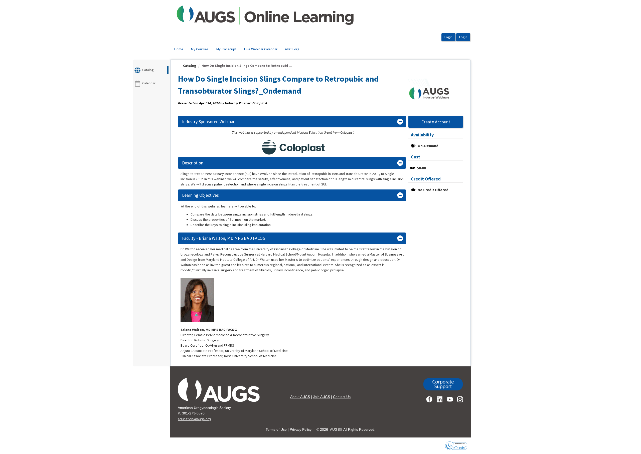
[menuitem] (178, 49)
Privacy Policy (300, 429)
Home (178, 49)
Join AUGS (321, 397)
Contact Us (342, 397)
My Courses (200, 49)
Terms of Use (276, 429)
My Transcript (226, 49)
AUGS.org (292, 49)
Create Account (435, 122)
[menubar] (236, 49)
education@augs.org (194, 419)
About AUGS (300, 397)
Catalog (189, 65)
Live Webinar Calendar (260, 49)
